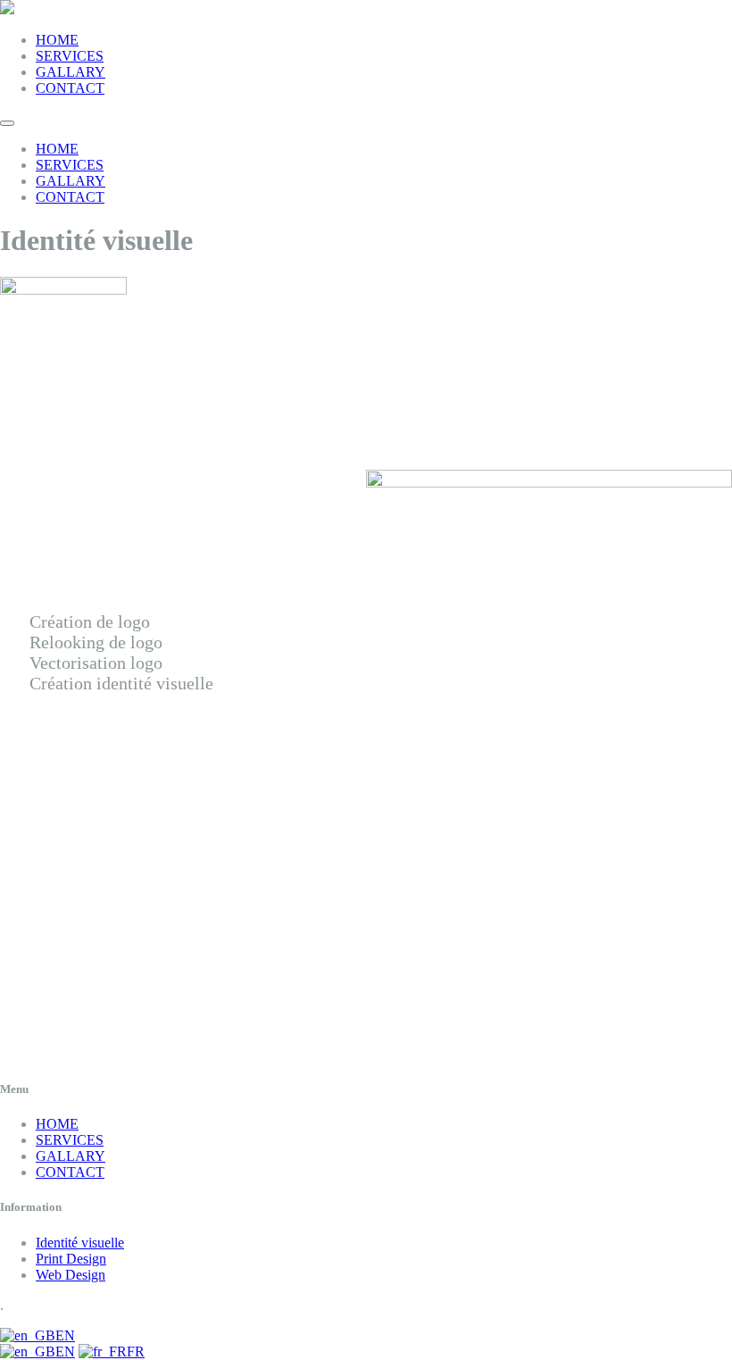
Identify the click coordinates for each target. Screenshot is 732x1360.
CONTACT (70, 88)
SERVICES (70, 55)
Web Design (70, 1274)
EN (65, 1335)
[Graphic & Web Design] (7, 9)
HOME (57, 39)
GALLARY (70, 71)
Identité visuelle (80, 1242)
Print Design (71, 1258)
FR (136, 1351)
